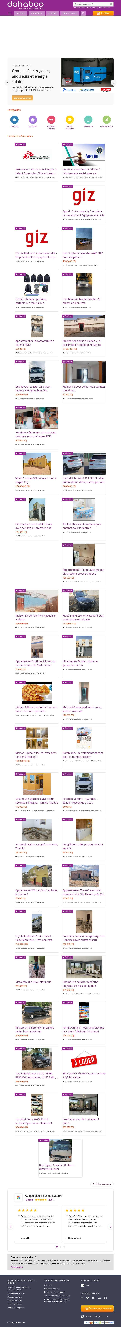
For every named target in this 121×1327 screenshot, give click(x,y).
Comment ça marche (57, 1296)
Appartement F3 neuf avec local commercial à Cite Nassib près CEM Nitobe (84, 894)
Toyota (94, 8)
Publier (104, 13)
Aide (46, 1296)
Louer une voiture (14, 1290)
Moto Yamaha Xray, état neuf (33, 982)
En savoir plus (17, 1267)
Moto (89, 8)
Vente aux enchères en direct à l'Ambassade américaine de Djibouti (81, 173)
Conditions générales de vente (56, 1299)
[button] (57, 1247)
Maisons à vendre (14, 1297)
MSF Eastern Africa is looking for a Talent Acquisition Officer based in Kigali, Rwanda (36, 173)
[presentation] (7, 83)
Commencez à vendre (100, 1308)
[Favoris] (83, 13)
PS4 (99, 8)
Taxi (104, 8)
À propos (47, 1285)
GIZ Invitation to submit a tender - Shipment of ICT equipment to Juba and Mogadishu (36, 257)
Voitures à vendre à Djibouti (18, 1287)
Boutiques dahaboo (52, 1289)
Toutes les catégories (15, 1308)
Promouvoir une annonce (54, 1292)
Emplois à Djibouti (14, 1304)
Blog (68, 1296)
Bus (107, 8)
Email (86, 1286)
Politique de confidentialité (55, 1302)
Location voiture (79, 8)
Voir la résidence (22, 98)
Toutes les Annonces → (102, 1184)
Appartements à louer (16, 1293)
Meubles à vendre (14, 1300)
